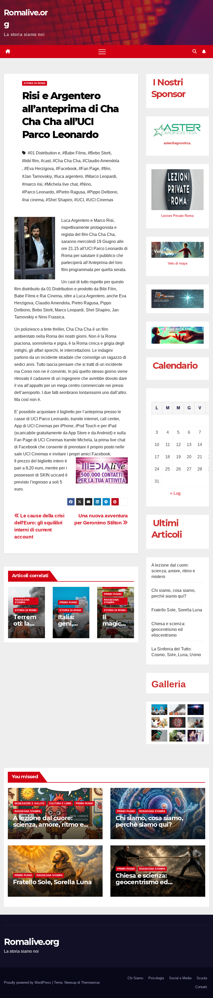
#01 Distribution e (44, 153)
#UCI (79, 200)
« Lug (175, 493)
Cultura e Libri (60, 803)
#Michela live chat (61, 184)
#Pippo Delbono (102, 192)
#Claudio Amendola (101, 161)
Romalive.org (31, 941)
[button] (194, 51)
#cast (46, 161)
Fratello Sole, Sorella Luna (176, 610)
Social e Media (180, 978)
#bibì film (30, 161)
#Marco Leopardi (100, 176)
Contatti (201, 987)
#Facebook (66, 168)
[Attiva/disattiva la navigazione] (102, 51)
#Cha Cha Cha (67, 161)
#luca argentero (68, 176)
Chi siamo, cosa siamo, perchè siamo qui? (149, 821)
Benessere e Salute (30, 803)
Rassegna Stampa (22, 601)
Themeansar (90, 982)
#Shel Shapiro (59, 200)
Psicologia (156, 978)
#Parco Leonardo (38, 192)
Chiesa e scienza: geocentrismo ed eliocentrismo (168, 629)
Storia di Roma (34, 83)
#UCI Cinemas (99, 200)
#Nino (85, 184)
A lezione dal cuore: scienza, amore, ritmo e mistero (173, 571)
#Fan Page (89, 168)
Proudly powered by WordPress (28, 982)
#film (105, 168)
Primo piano (68, 602)
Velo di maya (177, 263)
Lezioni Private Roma (177, 216)
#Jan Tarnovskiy (37, 176)
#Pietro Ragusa (70, 192)
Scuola (202, 978)
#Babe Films (74, 153)
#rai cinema (33, 200)
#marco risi (32, 184)
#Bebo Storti (99, 153)
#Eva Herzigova (39, 168)
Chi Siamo (135, 978)
